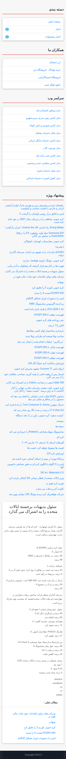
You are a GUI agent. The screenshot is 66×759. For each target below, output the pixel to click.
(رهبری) (60, 246)
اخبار (58, 29)
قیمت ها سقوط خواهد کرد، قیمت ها (45, 448)
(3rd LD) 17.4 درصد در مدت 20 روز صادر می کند (38, 410)
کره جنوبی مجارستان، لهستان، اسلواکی (44, 241)
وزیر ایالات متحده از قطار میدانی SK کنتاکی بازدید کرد (36, 478)
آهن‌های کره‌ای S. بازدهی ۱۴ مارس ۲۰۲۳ (43, 442)
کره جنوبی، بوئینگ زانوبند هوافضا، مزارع (43, 260)
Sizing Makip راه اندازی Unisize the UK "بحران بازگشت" (34, 227)
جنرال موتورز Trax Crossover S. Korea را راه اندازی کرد (34, 404)
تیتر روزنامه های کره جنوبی (50, 320)
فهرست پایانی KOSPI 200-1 (49, 347)
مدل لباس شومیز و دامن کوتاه (45, 125)
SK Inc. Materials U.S (52, 472)
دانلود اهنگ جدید (52, 85)
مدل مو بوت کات (51, 148)
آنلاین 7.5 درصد (56, 325)
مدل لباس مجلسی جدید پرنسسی (43, 163)
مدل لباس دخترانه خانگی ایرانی (44, 140)
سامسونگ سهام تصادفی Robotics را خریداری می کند (36, 431)
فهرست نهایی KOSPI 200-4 (49, 352)
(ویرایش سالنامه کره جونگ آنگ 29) (46, 363)
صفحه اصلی (54, 21)
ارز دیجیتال (54, 62)
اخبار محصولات (52, 36)
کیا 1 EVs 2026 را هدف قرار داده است (44, 309)
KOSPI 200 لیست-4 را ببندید (49, 293)
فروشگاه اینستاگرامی (49, 77)
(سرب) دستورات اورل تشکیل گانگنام (45, 298)
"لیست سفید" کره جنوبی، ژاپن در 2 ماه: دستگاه (40, 415)
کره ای (60, 437)
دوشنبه (60, 421)
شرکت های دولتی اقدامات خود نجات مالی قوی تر (38, 276)
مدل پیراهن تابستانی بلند (48, 110)
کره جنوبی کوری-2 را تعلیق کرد (48, 287)
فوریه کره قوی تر (55, 483)
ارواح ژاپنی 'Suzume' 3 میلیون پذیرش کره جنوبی (39, 368)
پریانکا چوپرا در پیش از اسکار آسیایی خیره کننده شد (38, 458)
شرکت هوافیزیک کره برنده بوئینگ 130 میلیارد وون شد (36, 494)
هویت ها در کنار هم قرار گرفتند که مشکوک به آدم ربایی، (35, 266)
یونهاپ (60, 282)
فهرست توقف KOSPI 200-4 (49, 358)
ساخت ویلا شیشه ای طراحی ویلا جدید (44, 336)
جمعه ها (60, 426)
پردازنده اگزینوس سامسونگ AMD (46, 303)
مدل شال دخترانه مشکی (47, 133)
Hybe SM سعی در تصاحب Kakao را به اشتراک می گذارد (35, 382)
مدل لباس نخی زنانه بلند (48, 155)
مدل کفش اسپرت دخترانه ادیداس (43, 178)
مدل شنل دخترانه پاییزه (48, 170)
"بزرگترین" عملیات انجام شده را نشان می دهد (40, 341)
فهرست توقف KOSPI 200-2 (49, 314)
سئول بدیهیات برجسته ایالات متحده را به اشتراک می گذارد (34, 271)
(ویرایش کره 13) (55, 453)
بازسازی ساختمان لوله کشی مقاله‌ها (45, 331)
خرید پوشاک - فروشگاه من (46, 69)
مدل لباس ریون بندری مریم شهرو (43, 118)
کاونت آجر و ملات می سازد (50, 488)
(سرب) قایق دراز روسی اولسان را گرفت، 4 (41, 213)
